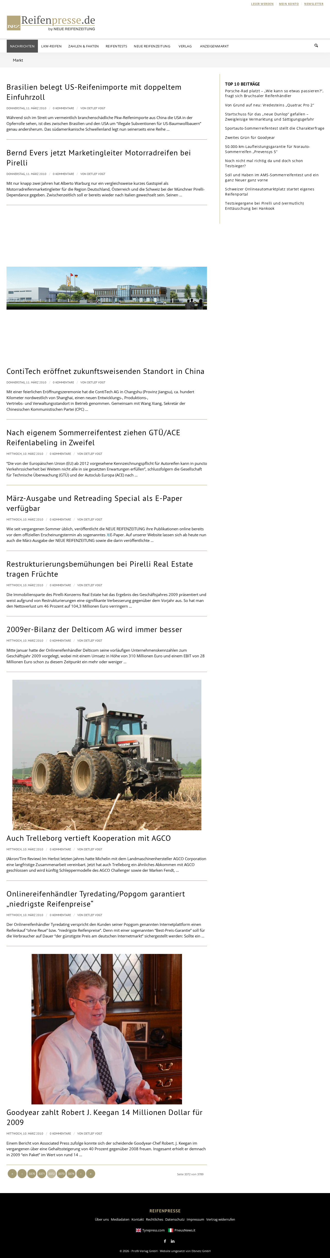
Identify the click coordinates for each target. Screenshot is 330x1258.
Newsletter (313, 4)
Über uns (102, 1219)
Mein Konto (289, 4)
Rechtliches (154, 1219)
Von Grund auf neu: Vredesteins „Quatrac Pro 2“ (269, 105)
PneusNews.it (185, 1230)
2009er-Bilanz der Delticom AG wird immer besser (94, 629)
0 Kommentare (63, 108)
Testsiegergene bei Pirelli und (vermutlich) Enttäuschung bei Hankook (264, 206)
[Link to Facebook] (165, 1241)
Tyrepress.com (153, 1230)
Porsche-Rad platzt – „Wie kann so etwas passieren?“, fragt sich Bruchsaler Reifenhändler (274, 93)
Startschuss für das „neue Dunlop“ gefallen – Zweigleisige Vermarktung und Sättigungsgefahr (269, 117)
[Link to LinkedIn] (173, 1241)
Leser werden (262, 4)
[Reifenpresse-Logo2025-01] (51, 22)
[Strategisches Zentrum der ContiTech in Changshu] (106, 288)
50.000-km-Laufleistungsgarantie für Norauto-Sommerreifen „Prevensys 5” (267, 149)
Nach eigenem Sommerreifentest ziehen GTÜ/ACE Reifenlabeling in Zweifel (93, 437)
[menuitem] (262, 4)
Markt (18, 60)
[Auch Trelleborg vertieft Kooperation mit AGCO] (106, 755)
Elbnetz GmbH (201, 1251)
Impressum (195, 1219)
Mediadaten (120, 1219)
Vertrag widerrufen (220, 1219)
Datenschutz (175, 1219)
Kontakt (137, 1219)
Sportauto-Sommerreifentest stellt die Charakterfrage (274, 128)
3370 (32, 1174)
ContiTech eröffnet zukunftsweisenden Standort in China (105, 371)
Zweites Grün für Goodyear (250, 137)
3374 (71, 1174)
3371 (42, 1174)
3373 (61, 1174)
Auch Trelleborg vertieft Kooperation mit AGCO (88, 838)
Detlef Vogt (96, 108)
